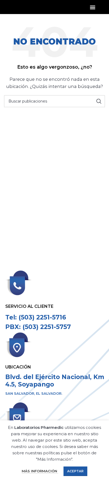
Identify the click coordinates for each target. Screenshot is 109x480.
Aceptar (75, 471)
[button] (92, 7)
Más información (40, 471)
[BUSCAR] (99, 101)
